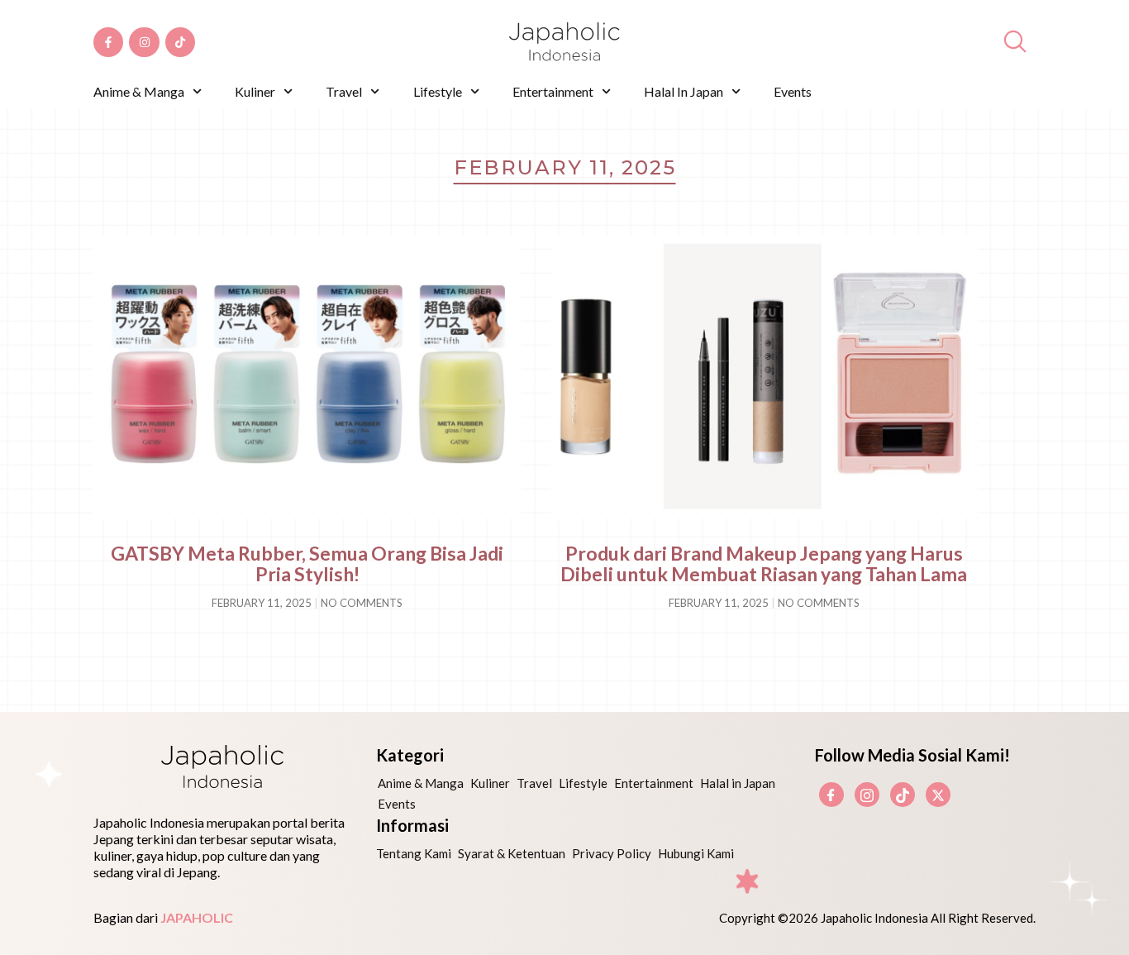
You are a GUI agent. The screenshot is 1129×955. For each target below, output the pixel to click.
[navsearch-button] (1014, 42)
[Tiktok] (180, 42)
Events (793, 91)
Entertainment (552, 91)
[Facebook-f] (108, 42)
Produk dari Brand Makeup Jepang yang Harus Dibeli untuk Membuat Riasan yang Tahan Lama (763, 563)
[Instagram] (144, 42)
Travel (344, 91)
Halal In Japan (683, 91)
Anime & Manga (138, 91)
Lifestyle (437, 91)
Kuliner (255, 91)
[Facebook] (831, 794)
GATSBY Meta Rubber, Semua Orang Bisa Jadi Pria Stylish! (307, 563)
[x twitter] (938, 794)
